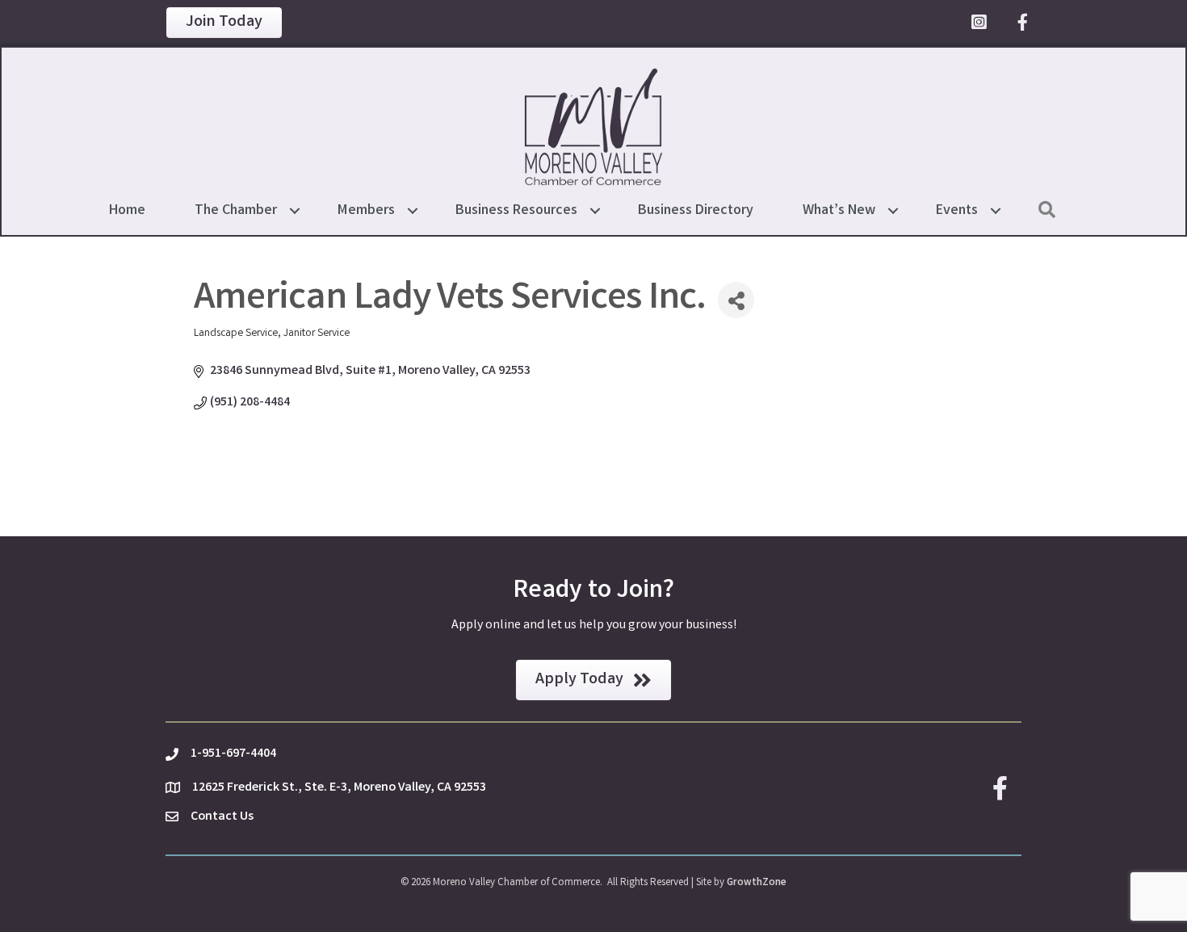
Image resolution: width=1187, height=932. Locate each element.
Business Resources (516, 210)
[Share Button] (736, 300)
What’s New (839, 210)
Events (957, 210)
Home (127, 210)
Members (366, 210)
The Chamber (236, 210)
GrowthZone (756, 883)
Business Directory (695, 210)
